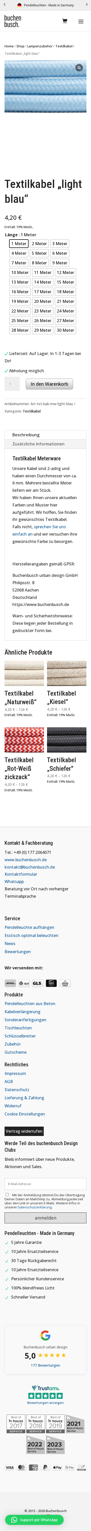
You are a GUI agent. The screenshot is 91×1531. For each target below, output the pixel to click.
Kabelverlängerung (22, 1011)
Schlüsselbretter (20, 1036)
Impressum (15, 1073)
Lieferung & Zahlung (24, 1098)
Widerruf (13, 1106)
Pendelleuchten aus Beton (30, 1003)
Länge (11, 235)
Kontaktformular (21, 874)
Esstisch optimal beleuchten (31, 935)
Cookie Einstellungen (25, 1114)
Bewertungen (18, 951)
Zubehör (13, 1044)
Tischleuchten (18, 1028)
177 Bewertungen (45, 1365)
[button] (5, 5)
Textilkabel (64, 46)
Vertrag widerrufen (24, 1131)
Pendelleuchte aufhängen (29, 927)
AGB (9, 1081)
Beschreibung (25, 435)
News (10, 943)
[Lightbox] (79, 67)
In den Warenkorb (49, 384)
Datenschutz (17, 1089)
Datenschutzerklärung (35, 1207)
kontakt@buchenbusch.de (30, 867)
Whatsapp (14, 881)
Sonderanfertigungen (25, 1020)
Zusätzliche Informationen (38, 444)
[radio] (19, 243)
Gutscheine (16, 1052)
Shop (20, 46)
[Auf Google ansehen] (45, 1335)
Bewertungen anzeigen (45, 1402)
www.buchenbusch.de (26, 859)
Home (9, 46)
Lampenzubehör (40, 46)
